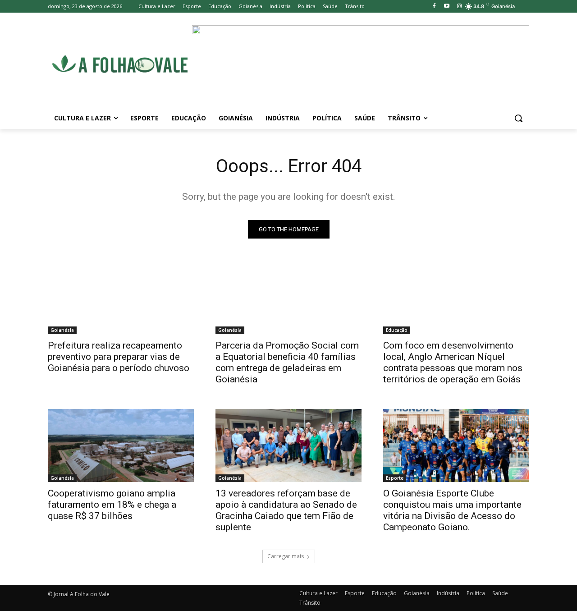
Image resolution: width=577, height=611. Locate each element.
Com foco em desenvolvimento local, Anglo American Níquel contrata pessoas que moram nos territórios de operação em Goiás (452, 362)
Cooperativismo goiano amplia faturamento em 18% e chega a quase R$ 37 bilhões (112, 504)
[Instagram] (459, 6)
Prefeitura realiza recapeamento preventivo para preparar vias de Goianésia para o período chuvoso (118, 356)
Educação (397, 330)
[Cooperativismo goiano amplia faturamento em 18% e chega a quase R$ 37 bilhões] (121, 445)
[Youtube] (446, 6)
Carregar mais (285, 556)
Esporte (394, 478)
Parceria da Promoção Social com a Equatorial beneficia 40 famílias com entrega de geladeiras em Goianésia (287, 362)
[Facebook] (434, 6)
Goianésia (62, 330)
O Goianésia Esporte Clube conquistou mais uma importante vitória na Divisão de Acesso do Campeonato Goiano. (452, 510)
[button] (518, 118)
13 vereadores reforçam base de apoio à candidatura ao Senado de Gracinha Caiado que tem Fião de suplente (286, 510)
